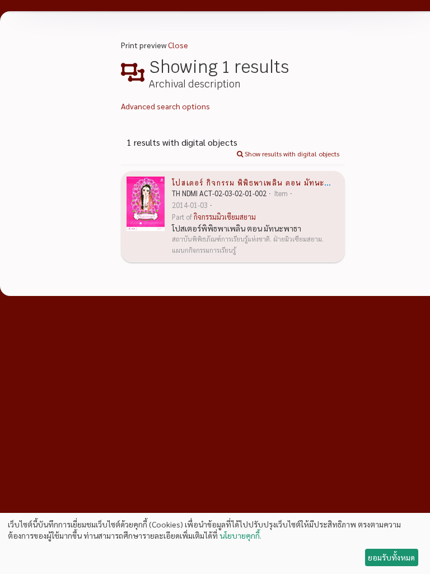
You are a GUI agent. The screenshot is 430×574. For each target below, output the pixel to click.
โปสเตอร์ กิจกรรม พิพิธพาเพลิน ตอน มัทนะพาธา (257, 182)
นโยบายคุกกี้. (240, 535)
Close (178, 45)
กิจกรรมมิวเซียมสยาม (225, 216)
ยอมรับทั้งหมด (391, 557)
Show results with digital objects (291, 153)
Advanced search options (165, 106)
